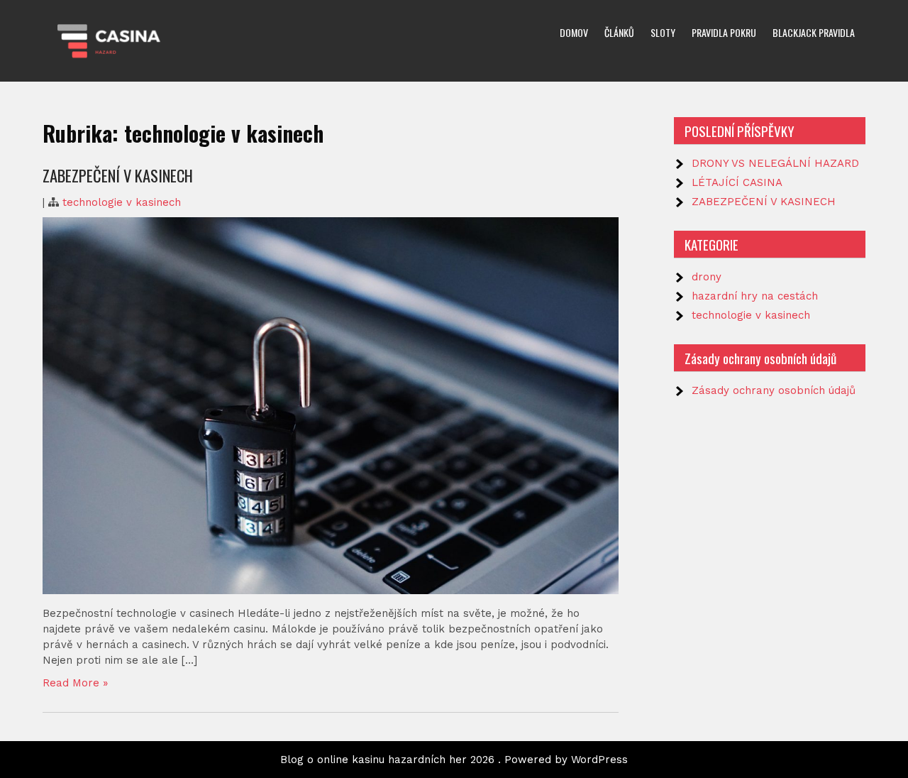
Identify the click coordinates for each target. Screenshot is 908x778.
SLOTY (662, 32)
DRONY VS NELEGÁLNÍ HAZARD (775, 163)
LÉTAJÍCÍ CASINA (737, 182)
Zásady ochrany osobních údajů (774, 390)
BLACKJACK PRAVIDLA (814, 32)
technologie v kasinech (121, 202)
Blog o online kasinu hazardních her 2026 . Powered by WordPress (454, 759)
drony (706, 276)
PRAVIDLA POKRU (724, 32)
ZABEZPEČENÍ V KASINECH (118, 175)
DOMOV (574, 32)
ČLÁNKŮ (619, 32)
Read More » (75, 682)
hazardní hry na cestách (755, 296)
